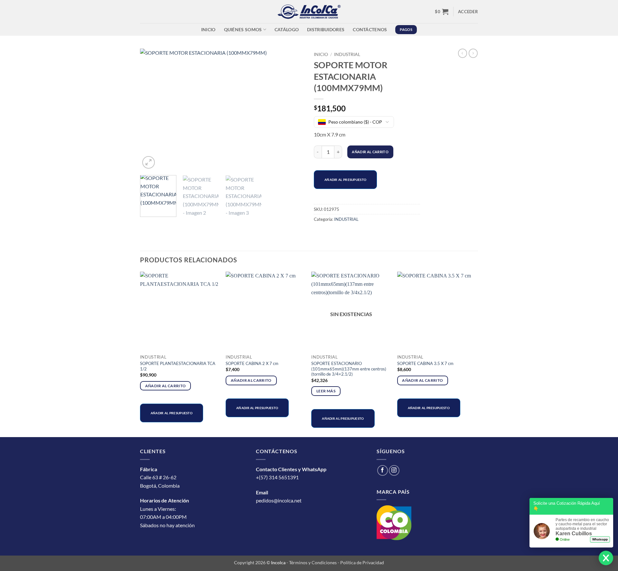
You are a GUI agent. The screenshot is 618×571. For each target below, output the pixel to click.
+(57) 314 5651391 (277, 477)
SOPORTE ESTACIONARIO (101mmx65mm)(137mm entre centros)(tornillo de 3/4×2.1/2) (348, 369)
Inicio (208, 29)
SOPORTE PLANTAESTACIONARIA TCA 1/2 (177, 366)
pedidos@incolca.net (279, 500)
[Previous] (151, 109)
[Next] (293, 109)
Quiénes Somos (243, 29)
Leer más (325, 391)
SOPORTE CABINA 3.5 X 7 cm (425, 363)
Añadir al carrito (370, 152)
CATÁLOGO (287, 29)
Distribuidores (325, 29)
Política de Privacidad (362, 562)
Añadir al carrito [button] (165, 386)
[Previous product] (473, 53)
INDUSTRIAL (347, 54)
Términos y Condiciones (313, 562)
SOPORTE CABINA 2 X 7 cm (252, 363)
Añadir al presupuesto (345, 180)
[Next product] (462, 53)
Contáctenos (370, 29)
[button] (441, 12)
